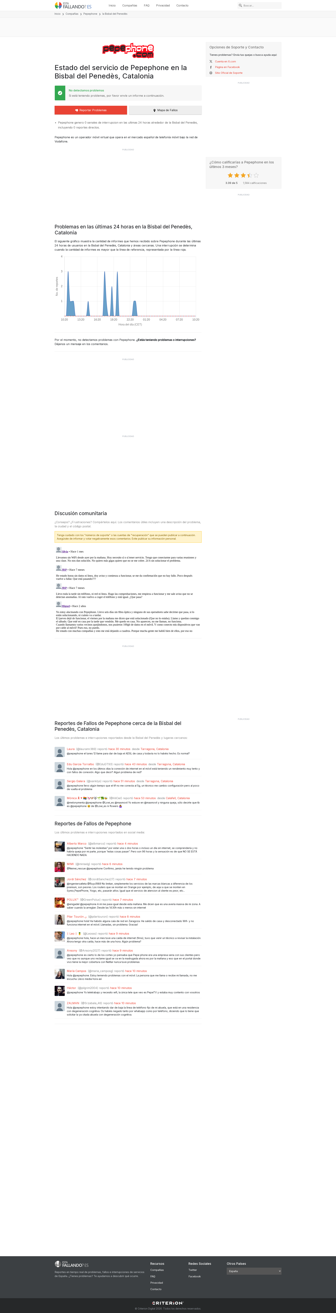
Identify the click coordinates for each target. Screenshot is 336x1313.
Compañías (129, 5)
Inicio (112, 5)
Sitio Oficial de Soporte (229, 72)
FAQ (146, 5)
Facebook (194, 1276)
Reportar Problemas (93, 110)
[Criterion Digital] (168, 1303)
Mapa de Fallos (167, 110)
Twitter (192, 1270)
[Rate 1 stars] (230, 175)
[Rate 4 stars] (250, 175)
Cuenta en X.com (225, 61)
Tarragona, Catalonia (155, 749)
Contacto (182, 5)
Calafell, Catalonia (178, 798)
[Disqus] (128, 589)
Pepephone (90, 13)
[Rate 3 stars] (243, 175)
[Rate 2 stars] (237, 175)
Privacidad (163, 5)
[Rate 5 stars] (256, 175)
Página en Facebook (227, 67)
